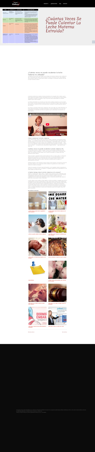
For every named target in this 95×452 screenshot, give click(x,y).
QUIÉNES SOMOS (54, 3)
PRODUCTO (46, 3)
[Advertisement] (47, 64)
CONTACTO (65, 3)
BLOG (60, 3)
